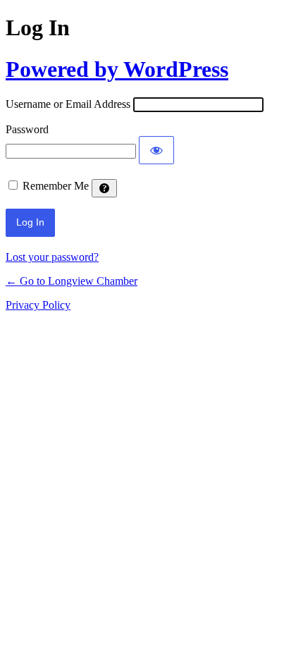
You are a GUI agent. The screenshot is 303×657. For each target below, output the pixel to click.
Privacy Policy (38, 305)
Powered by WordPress (117, 69)
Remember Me (56, 186)
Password (27, 129)
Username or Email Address (68, 104)
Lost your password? (52, 257)
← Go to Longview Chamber (71, 281)
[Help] (104, 188)
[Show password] (156, 150)
